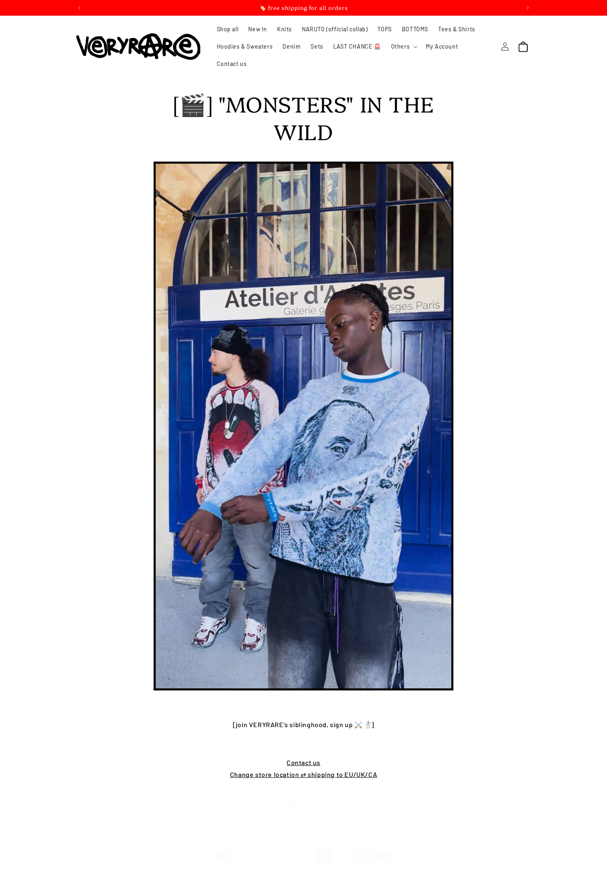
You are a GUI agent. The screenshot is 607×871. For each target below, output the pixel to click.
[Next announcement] (528, 8)
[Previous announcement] (79, 8)
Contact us (303, 762)
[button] (403, 46)
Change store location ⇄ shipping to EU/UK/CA (303, 774)
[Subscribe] (368, 752)
